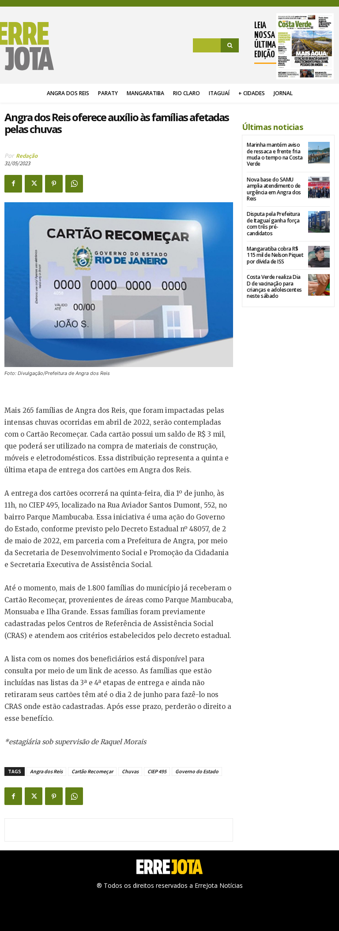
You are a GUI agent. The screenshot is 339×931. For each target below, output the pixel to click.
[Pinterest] (54, 184)
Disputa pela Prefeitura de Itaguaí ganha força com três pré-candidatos (273, 223)
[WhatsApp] (74, 184)
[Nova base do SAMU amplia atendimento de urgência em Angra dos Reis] (319, 187)
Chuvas (130, 771)
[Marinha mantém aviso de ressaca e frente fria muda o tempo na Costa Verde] (319, 152)
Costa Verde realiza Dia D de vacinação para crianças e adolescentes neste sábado (274, 286)
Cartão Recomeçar (92, 771)
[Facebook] (13, 184)
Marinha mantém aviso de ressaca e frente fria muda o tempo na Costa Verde (275, 154)
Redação (27, 155)
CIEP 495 (156, 771)
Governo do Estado (196, 771)
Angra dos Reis (46, 771)
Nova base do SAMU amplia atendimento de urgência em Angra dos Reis (274, 189)
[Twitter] (33, 184)
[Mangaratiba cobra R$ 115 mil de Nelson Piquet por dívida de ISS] (319, 256)
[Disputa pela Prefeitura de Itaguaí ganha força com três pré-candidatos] (319, 222)
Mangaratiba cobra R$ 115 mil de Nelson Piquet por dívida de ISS (275, 255)
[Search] (230, 45)
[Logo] (29, 46)
